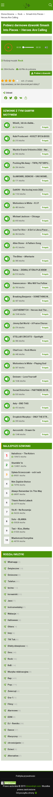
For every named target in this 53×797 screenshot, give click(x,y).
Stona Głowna (7, 14)
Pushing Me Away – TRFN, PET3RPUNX (31, 163)
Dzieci (12, 749)
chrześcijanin (16, 743)
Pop (12, 685)
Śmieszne (14, 575)
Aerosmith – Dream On (24, 430)
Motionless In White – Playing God (29, 363)
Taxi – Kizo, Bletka (20, 529)
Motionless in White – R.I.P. (26, 203)
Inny (11, 633)
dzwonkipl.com (33, 786)
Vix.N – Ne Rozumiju (21, 510)
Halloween (14, 620)
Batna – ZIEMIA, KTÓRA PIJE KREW (30, 270)
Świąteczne (15, 568)
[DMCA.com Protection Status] (26, 783)
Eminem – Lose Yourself (25, 377)
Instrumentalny (17, 607)
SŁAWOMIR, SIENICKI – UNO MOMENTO (31, 176)
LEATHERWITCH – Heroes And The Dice (31, 310)
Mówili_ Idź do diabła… (24, 123)
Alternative (14, 756)
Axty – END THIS (21, 403)
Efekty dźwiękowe (18, 646)
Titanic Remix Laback (21, 500)
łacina (13, 588)
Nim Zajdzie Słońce (21, 482)
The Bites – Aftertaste (23, 256)
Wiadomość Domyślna (22, 538)
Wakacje (13, 614)
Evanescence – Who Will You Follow (30, 283)
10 (6, 540)
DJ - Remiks (16, 723)
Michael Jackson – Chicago (26, 216)
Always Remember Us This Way (26, 491)
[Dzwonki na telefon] (26, 5)
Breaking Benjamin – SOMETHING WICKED (31, 296)
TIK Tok (13, 639)
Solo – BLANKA (18, 519)
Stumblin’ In (17, 463)
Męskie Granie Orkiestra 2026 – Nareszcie (31, 150)
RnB (12, 665)
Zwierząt (14, 691)
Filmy (12, 704)
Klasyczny (15, 736)
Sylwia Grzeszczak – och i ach (26, 472)
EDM (11, 717)
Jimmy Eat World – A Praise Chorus (30, 323)
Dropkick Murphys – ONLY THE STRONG (31, 417)
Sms (12, 652)
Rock (20, 14)
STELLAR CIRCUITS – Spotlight (28, 337)
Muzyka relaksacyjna (20, 672)
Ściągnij (45, 127)
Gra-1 (12, 697)
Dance (13, 730)
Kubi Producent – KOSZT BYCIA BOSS (31, 136)
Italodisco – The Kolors (23, 453)
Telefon (13, 581)
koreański (15, 594)
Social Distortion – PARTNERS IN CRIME (31, 390)
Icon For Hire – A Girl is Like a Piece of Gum (31, 230)
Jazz (12, 601)
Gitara (12, 626)
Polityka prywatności (25, 776)
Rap (12, 678)
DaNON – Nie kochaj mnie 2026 (28, 190)
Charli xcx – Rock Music (24, 350)
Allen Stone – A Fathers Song (27, 243)
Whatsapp (14, 562)
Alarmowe (14, 710)
